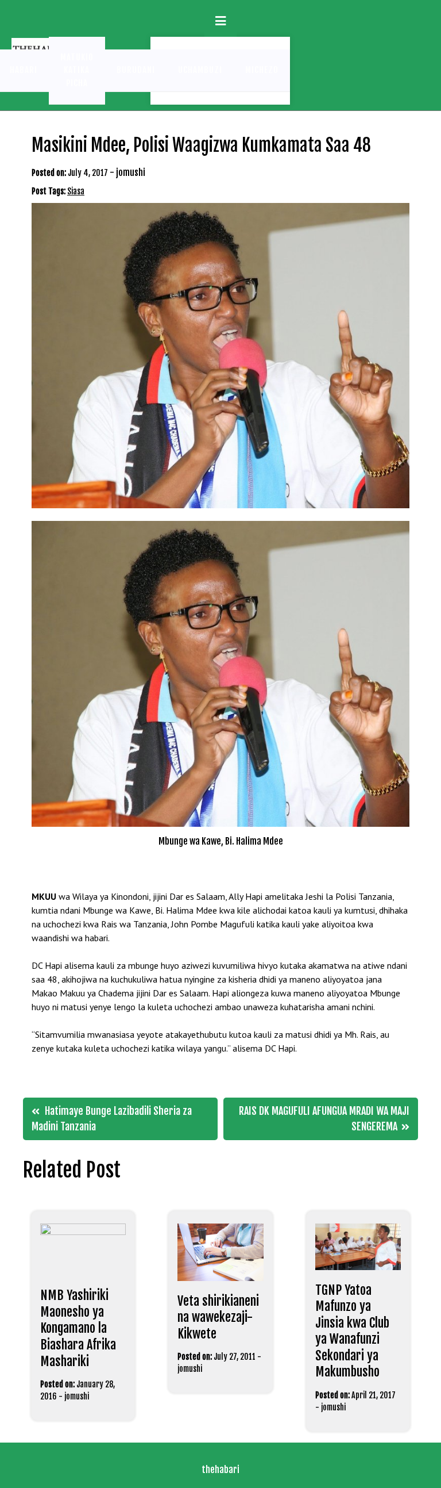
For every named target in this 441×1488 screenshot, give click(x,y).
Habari (23, 69)
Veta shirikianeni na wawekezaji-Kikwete (218, 1317)
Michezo (261, 69)
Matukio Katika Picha (77, 70)
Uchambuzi (200, 69)
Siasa (75, 191)
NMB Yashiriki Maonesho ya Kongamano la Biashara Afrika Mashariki (78, 1327)
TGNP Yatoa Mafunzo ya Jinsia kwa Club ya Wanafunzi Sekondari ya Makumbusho (352, 1331)
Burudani (136, 69)
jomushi (130, 172)
